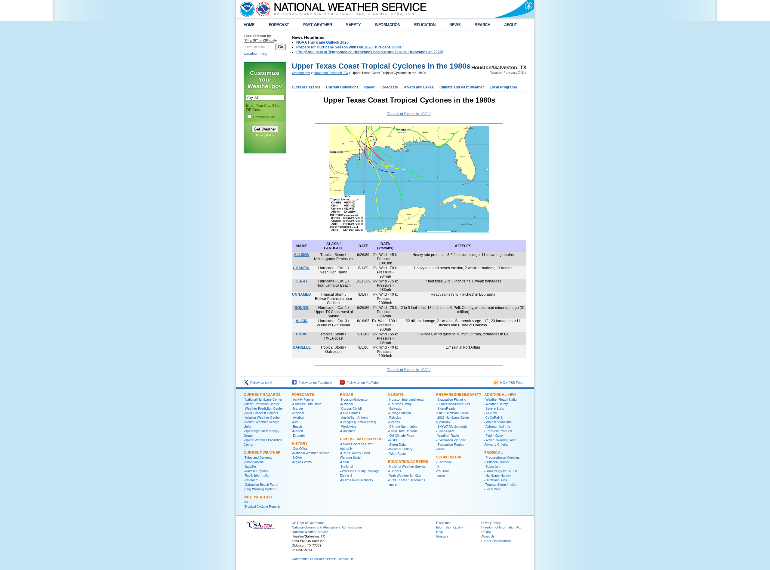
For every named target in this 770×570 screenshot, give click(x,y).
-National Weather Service (310, 453)
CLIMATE (396, 394)
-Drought (298, 435)
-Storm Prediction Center (261, 404)
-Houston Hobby (399, 404)
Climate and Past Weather (461, 87)
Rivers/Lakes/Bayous (361, 439)
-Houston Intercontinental (406, 399)
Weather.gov (301, 73)
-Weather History (400, 449)
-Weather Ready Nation (501, 399)
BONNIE (301, 308)
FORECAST (279, 25)
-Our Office (299, 448)
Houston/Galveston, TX (331, 73)
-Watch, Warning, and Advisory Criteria (500, 442)
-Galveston (395, 408)
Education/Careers (408, 461)
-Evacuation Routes (450, 444)
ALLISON (302, 255)
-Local (344, 462)
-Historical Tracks (496, 462)
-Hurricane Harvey (497, 475)
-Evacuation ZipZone (451, 440)
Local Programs (503, 87)
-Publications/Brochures (453, 404)
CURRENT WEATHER (262, 452)
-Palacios (394, 417)
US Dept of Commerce (308, 522)
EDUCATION (424, 25)
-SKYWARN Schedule (451, 426)
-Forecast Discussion (307, 404)
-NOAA (297, 457)
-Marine (297, 408)
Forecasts (389, 87)
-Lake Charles (350, 413)
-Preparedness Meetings (501, 457)
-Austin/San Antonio (354, 417)
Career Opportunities (496, 540)
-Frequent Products (498, 431)
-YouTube (443, 471)
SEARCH (482, 25)
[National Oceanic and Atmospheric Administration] (246, 9)
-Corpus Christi (351, 408)
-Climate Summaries (402, 426)
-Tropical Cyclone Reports (262, 506)
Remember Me (264, 117)
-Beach (297, 426)
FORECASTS (303, 394)
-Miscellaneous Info (498, 422)
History (300, 443)
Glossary (442, 536)
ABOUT (510, 25)
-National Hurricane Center (263, 399)
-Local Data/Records (402, 431)
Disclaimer (443, 522)
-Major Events (302, 462)
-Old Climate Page (401, 435)
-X (437, 466)
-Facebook (443, 462)
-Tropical (298, 413)
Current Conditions (342, 87)
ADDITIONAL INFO (500, 394)
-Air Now (490, 413)
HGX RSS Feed (510, 382)
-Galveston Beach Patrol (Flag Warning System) (261, 486)
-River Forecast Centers (261, 413)
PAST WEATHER (317, 25)
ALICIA (302, 321)
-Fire (295, 422)
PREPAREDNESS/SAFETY (458, 394)
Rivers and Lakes (419, 87)
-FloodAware (445, 431)
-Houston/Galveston (354, 399)
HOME (249, 25)
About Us (487, 536)
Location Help (255, 53)
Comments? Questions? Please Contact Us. (323, 558)
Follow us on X (260, 382)
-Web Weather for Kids (404, 475)
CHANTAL (301, 268)
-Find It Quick (493, 435)
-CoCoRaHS (493, 417)
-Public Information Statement (257, 477)
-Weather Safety (496, 404)
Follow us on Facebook (314, 382)
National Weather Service (310, 531)
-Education (347, 431)
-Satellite (250, 466)
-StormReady (445, 408)
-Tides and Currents (258, 457)
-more (392, 484)
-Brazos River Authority (356, 480)
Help (439, 531)
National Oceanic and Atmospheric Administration (327, 527)
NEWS (454, 25)
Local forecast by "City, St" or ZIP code (260, 37)
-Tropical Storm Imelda (500, 484)
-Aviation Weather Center (262, 417)
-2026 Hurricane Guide (452, 413)
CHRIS (301, 334)
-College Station (399, 413)
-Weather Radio (447, 435)
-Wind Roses (397, 453)
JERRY (301, 281)
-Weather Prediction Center (263, 408)
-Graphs (394, 422)
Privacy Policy (265, 135)
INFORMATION (387, 25)
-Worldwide (348, 426)
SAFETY (353, 25)
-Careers (394, 471)
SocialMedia (448, 457)
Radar (369, 87)
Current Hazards (306, 87)
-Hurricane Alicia (496, 480)
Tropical (493, 452)
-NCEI (248, 502)
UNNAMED (301, 294)
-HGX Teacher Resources (406, 480)
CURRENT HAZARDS (262, 394)
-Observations (253, 462)
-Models (297, 431)
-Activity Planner (303, 399)
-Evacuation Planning (451, 399)
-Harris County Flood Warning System (355, 455)
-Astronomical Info (497, 426)
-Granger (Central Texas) (358, 422)
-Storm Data (397, 444)
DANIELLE (302, 347)
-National (346, 404)
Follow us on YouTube (362, 382)
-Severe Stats (494, 408)
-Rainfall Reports (256, 471)
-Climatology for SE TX (500, 471)
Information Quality (449, 527)
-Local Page (492, 489)
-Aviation (298, 417)
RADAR (346, 394)
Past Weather (258, 497)
